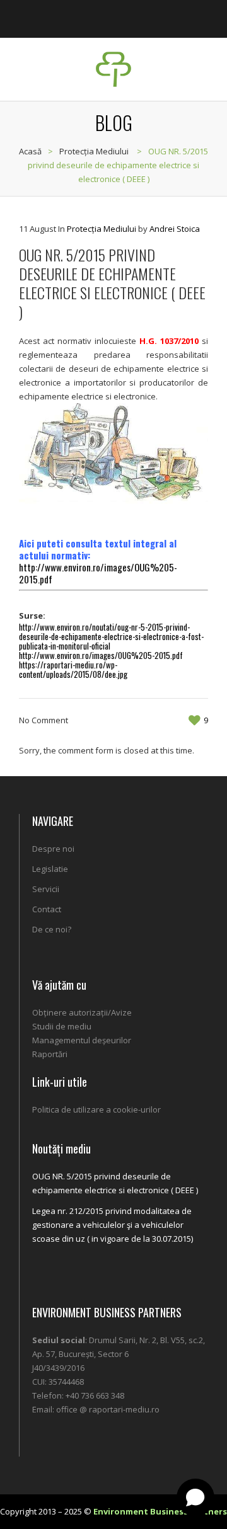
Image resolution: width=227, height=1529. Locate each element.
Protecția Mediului (94, 151)
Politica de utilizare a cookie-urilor (96, 1109)
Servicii (45, 889)
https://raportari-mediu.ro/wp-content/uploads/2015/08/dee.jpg (73, 669)
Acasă (30, 151)
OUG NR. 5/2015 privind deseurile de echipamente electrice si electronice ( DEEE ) (115, 1183)
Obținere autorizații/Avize (82, 1012)
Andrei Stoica (174, 228)
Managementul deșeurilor (81, 1040)
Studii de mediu (61, 1026)
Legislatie (50, 868)
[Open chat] (195, 1497)
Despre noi (53, 848)
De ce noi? (51, 929)
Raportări (49, 1054)
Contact (46, 909)
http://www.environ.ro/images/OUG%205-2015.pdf (98, 573)
